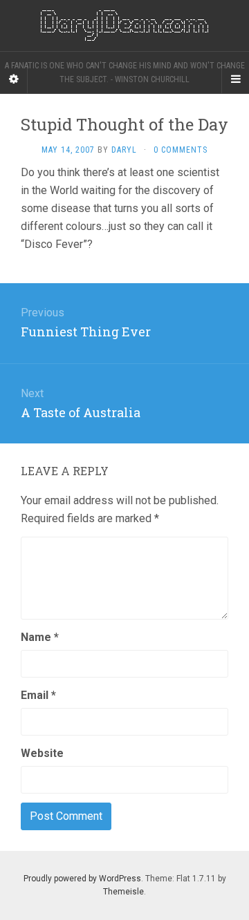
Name (40, 637)
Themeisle (123, 892)
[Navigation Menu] (235, 79)
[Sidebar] (14, 79)
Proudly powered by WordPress (82, 878)
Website (42, 753)
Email (38, 695)
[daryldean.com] (124, 25)
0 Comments (181, 150)
